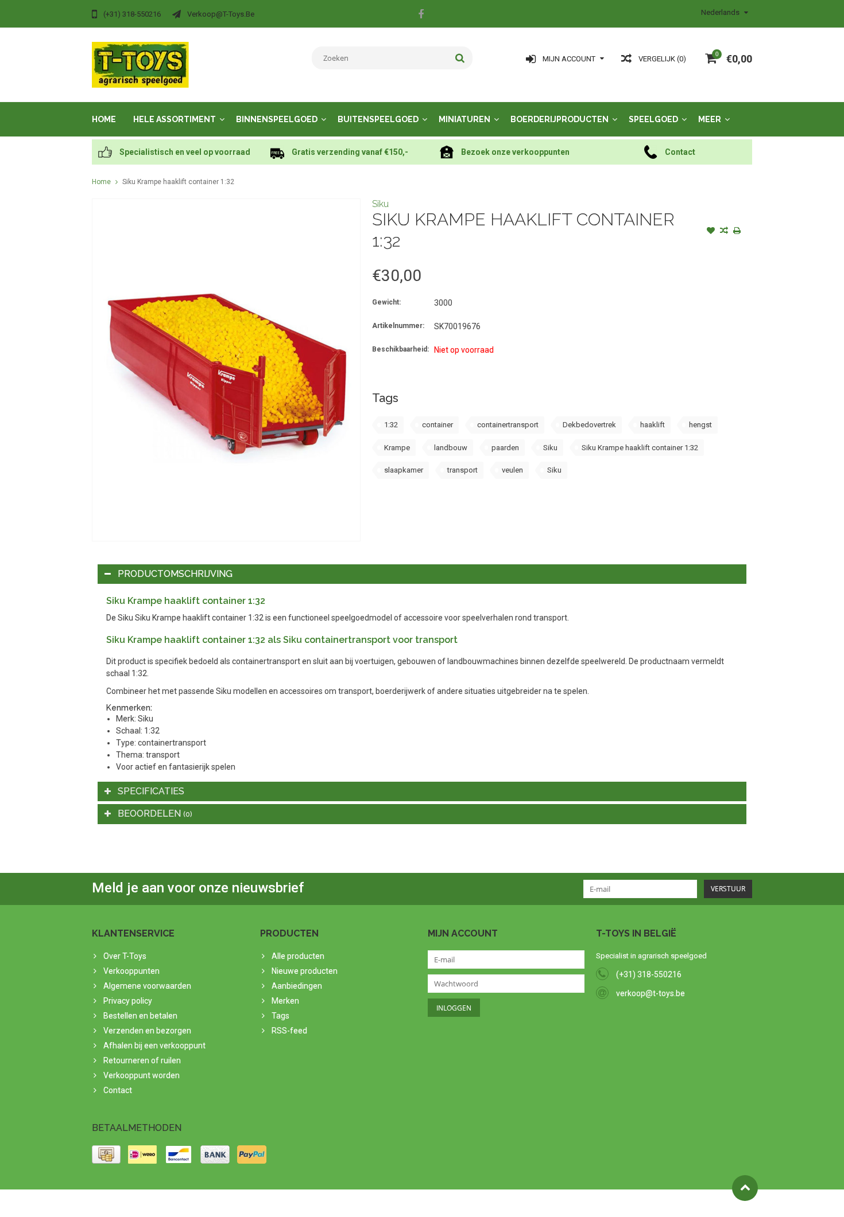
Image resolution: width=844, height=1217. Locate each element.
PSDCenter (242, 1203)
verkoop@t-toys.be (650, 993)
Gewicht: (386, 302)
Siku (380, 203)
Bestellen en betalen (140, 1015)
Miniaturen (464, 119)
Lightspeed (319, 1203)
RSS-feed (289, 1030)
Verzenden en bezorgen (147, 1030)
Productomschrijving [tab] (175, 573)
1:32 (391, 424)
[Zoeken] (460, 57)
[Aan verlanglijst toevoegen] (711, 232)
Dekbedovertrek (589, 424)
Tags (280, 1015)
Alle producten (298, 956)
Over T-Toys (124, 956)
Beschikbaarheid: (400, 349)
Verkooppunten (131, 971)
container (437, 424)
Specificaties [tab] (151, 791)
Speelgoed (653, 119)
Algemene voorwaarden (147, 985)
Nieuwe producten (305, 971)
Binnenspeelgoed (277, 119)
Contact (117, 1090)
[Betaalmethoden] (106, 1154)
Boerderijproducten (559, 119)
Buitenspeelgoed (378, 119)
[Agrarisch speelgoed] (140, 64)
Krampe (397, 447)
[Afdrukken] (737, 232)
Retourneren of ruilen (142, 1060)
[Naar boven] (745, 1188)
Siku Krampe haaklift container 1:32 (178, 182)
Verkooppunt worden (141, 1075)
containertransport (508, 424)
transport (462, 470)
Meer (709, 119)
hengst (700, 424)
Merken (285, 1000)
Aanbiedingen (297, 985)
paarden (505, 447)
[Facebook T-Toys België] (421, 15)
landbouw (450, 447)
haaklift (652, 424)
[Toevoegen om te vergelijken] (724, 232)
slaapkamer (403, 470)
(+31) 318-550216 (649, 974)
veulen (512, 470)
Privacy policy (127, 1000)
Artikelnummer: (398, 326)
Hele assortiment (174, 119)
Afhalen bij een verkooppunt (154, 1045)
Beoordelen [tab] (155, 813)
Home (104, 119)
